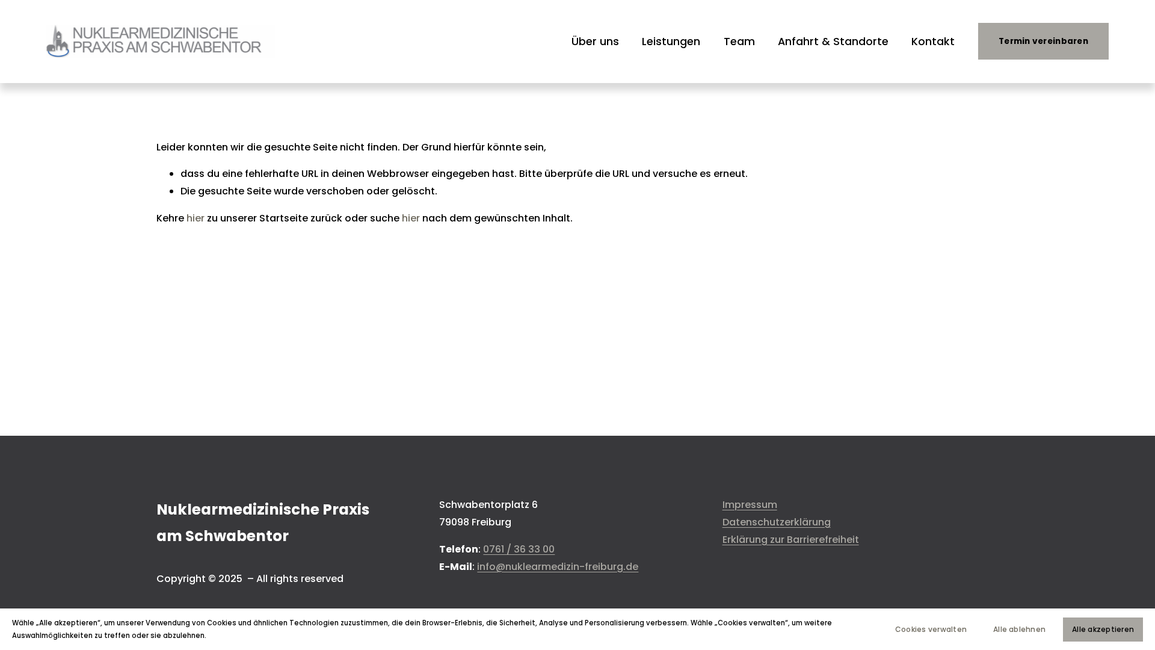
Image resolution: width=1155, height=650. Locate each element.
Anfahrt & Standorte (833, 41)
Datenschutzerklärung (776, 522)
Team (739, 41)
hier (195, 218)
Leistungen (671, 41)
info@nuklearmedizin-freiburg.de (557, 567)
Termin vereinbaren (1043, 41)
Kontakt (933, 41)
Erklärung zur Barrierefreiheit (790, 539)
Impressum (749, 505)
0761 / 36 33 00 (519, 549)
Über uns (595, 41)
